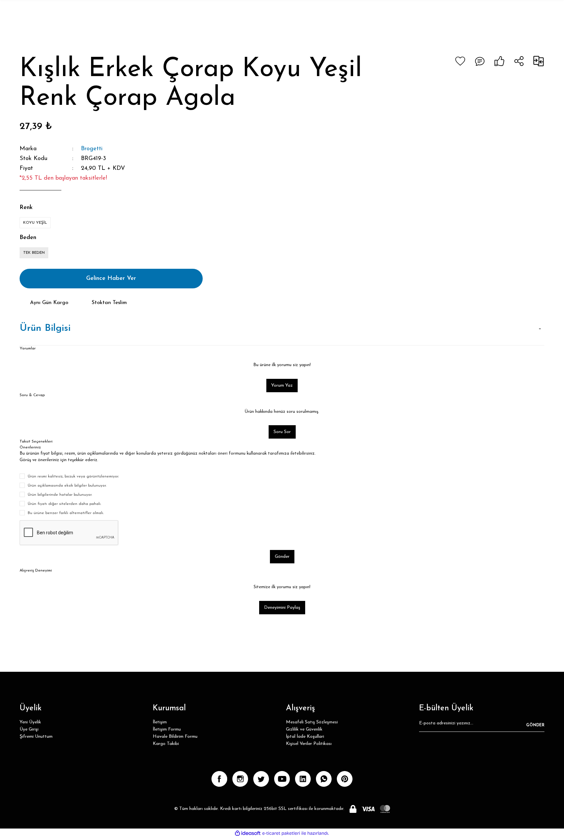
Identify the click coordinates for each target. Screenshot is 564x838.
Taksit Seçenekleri (36, 441)
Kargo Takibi (166, 743)
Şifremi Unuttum (36, 736)
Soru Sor (282, 431)
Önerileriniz (30, 447)
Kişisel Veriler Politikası (309, 743)
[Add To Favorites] (460, 61)
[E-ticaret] (281, 833)
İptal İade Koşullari (305, 736)
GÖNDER (535, 725)
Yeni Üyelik (30, 722)
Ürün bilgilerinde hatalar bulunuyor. (60, 495)
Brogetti (91, 149)
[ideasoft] (248, 833)
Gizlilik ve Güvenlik (304, 729)
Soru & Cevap (32, 395)
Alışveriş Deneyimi (36, 570)
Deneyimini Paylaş (282, 607)
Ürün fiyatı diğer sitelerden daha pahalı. (64, 504)
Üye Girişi (29, 729)
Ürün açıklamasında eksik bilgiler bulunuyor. (67, 486)
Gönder (282, 556)
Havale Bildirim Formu (175, 736)
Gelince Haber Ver (111, 279)
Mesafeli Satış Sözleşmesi (312, 722)
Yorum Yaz (282, 385)
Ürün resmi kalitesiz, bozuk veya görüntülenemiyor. (73, 476)
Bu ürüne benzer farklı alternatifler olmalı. (66, 513)
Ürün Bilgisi (45, 328)
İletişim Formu (167, 729)
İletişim (160, 722)
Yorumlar (28, 348)
